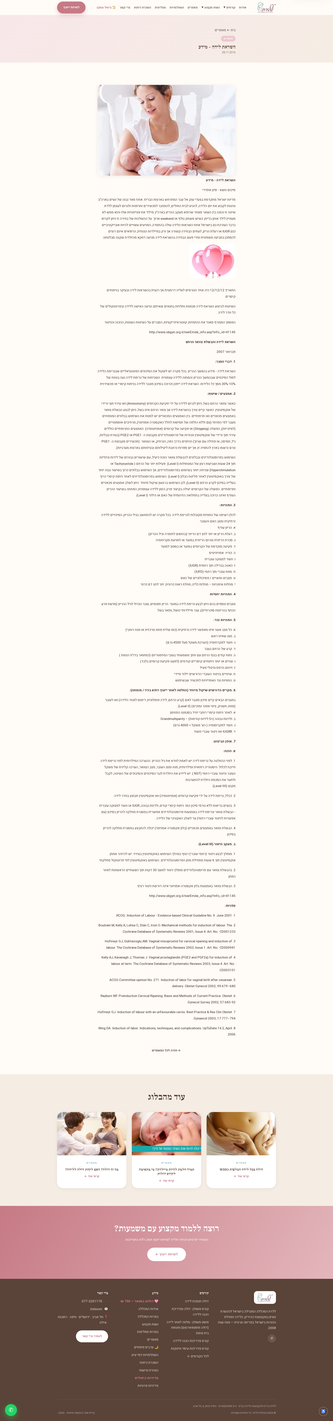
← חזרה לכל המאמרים (166, 1050)
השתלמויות (177, 7)
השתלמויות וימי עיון (145, 1355)
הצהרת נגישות (148, 1370)
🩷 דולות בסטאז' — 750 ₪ (139, 1301)
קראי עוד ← (241, 1176)
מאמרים (193, 7)
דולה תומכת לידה (197, 1301)
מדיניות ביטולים (146, 1378)
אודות (242, 7)
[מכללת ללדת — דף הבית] (266, 7)
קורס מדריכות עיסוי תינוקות (190, 1348)
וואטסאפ (96, 1309)
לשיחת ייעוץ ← (166, 1254)
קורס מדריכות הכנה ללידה (191, 1340)
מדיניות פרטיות (148, 1385)
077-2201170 (92, 1301)
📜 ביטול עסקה (106, 7)
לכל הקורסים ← (198, 1356)
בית (233, 30)
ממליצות (160, 7)
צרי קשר (125, 7)
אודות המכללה (148, 1309)
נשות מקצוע (150, 1324)
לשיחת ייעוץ (71, 7)
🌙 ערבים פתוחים (146, 1347)
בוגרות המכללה (148, 1316)
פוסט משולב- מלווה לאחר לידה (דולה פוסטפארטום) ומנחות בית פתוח (188, 1328)
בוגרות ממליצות (147, 1331)
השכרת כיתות (142, 7)
